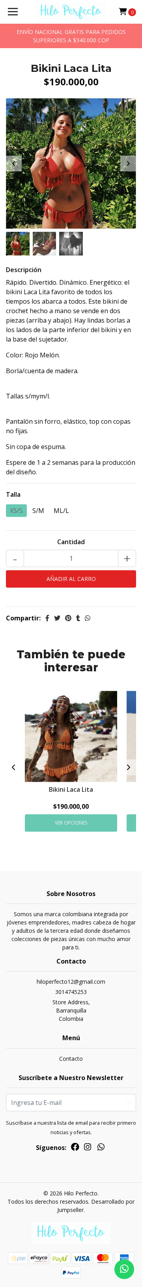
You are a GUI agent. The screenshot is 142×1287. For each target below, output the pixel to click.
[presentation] (14, 163)
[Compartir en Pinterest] (68, 618)
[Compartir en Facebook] (47, 618)
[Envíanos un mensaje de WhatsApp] (124, 1269)
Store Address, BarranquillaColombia (71, 1010)
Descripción (23, 269)
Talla (13, 494)
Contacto (71, 1058)
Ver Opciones (71, 822)
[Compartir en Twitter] (57, 618)
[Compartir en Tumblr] (78, 618)
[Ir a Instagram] (87, 1148)
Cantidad (71, 541)
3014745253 (71, 992)
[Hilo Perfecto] (71, 12)
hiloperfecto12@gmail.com (71, 981)
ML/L (61, 510)
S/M (38, 510)
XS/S (16, 510)
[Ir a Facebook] (75, 1148)
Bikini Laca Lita (71, 789)
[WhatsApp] (101, 1148)
